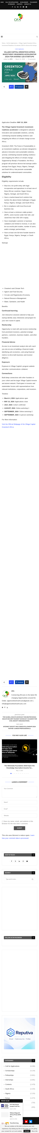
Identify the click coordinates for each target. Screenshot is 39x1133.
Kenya (20, 1098)
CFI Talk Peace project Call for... (15, 1105)
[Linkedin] (17, 7)
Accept (27, 1131)
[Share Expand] (26, 87)
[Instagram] (20, 7)
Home (2, 2)
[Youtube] (23, 7)
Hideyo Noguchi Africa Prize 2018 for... (15, 1114)
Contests (19, 4)
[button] (3, 756)
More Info (34, 1131)
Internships (11, 4)
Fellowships (33, 2)
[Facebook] (12, 7)
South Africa (20, 1089)
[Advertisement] (20, 27)
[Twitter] (15, 7)
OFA (11, 59)
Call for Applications (11, 2)
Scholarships (24, 2)
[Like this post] (12, 87)
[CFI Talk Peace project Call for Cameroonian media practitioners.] (5, 1106)
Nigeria (20, 1093)
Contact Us (27, 4)
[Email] (26, 7)
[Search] (37, 36)
